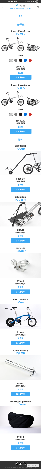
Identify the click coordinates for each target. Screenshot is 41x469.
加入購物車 (20, 77)
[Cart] (38, 7)
